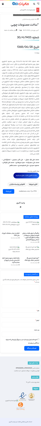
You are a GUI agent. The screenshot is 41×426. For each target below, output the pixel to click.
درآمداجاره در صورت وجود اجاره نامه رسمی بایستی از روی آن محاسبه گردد (11, 260)
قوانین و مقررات (35, 371)
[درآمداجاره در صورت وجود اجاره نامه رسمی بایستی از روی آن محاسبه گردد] (11, 251)
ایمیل (37, 320)
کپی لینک (8, 191)
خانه (36, 19)
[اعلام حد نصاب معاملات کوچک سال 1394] (11, 226)
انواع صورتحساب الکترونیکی (27, 10)
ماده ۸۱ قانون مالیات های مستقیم (26, 175)
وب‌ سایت (36, 330)
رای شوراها (32, 184)
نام (38, 311)
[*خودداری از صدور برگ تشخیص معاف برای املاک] (30, 251)
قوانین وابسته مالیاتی (28, 19)
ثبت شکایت (17, 371)
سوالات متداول (26, 371)
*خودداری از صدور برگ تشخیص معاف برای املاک (31, 259)
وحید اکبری (20, 203)
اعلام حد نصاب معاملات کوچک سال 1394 (11, 234)
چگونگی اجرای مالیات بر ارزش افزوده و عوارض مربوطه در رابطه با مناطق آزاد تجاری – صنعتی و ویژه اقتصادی (30, 236)
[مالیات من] (20, 4)
